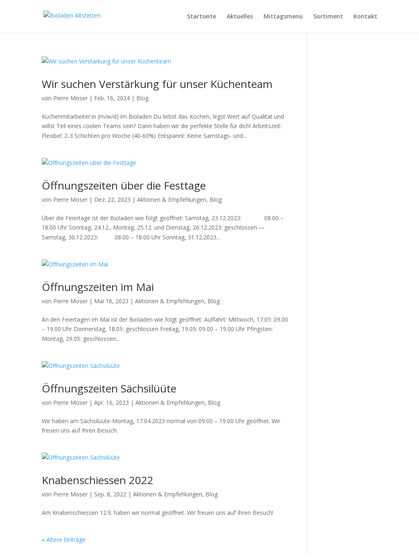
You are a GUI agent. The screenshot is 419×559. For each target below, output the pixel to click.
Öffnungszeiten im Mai (98, 287)
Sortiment (328, 17)
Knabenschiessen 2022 (97, 480)
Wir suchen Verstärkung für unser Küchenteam (157, 84)
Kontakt (365, 17)
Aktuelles (240, 17)
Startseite (201, 17)
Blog (142, 98)
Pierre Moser (70, 98)
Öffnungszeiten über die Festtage (124, 185)
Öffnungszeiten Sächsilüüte (109, 388)
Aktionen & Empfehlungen (171, 199)
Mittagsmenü (283, 17)
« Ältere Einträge (64, 539)
